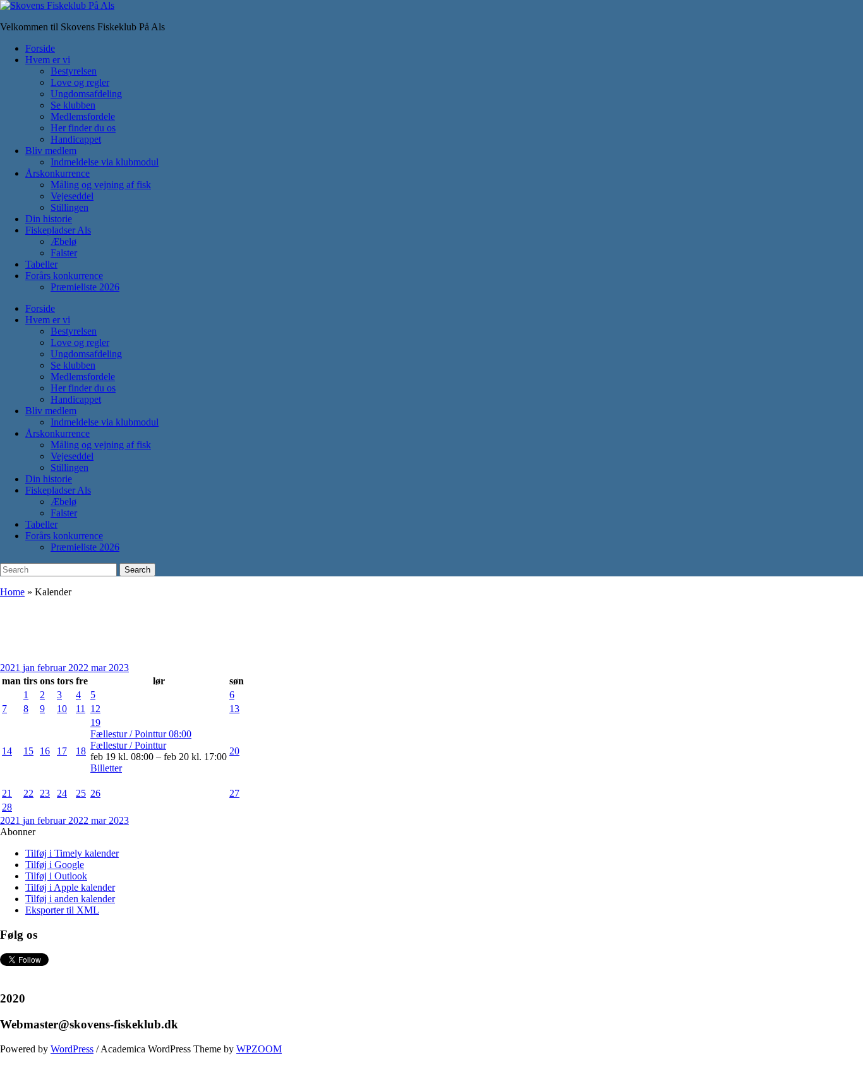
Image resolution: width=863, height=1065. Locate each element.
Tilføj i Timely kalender (72, 853)
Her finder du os (83, 127)
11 (80, 708)
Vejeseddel (72, 196)
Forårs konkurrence (64, 275)
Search (137, 569)
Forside (40, 48)
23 (45, 793)
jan (30, 667)
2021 (11, 667)
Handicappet (76, 139)
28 (7, 807)
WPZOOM (259, 1049)
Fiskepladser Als (58, 230)
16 (45, 751)
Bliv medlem (50, 150)
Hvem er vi (47, 59)
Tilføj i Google (54, 864)
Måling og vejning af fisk (101, 184)
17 (62, 751)
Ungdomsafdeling (86, 93)
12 (95, 708)
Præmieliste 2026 (85, 287)
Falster (64, 252)
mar (100, 667)
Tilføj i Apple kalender (70, 887)
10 (62, 708)
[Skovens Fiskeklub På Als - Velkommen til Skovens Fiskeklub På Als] (57, 5)
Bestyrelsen (74, 71)
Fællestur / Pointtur (128, 745)
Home (12, 591)
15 (28, 751)
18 (81, 751)
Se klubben (73, 105)
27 (234, 793)
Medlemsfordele (83, 116)
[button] (17, 831)
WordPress (72, 1049)
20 (234, 751)
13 (234, 708)
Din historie (48, 218)
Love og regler (80, 82)
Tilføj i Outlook (56, 876)
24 (62, 793)
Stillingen (69, 207)
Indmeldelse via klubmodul (105, 162)
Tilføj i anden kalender (70, 898)
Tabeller (41, 264)
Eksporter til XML (62, 910)
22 (28, 793)
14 (7, 751)
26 (95, 793)
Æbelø (63, 241)
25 (81, 793)
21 (7, 793)
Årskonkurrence (57, 173)
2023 (119, 667)
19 (95, 722)
